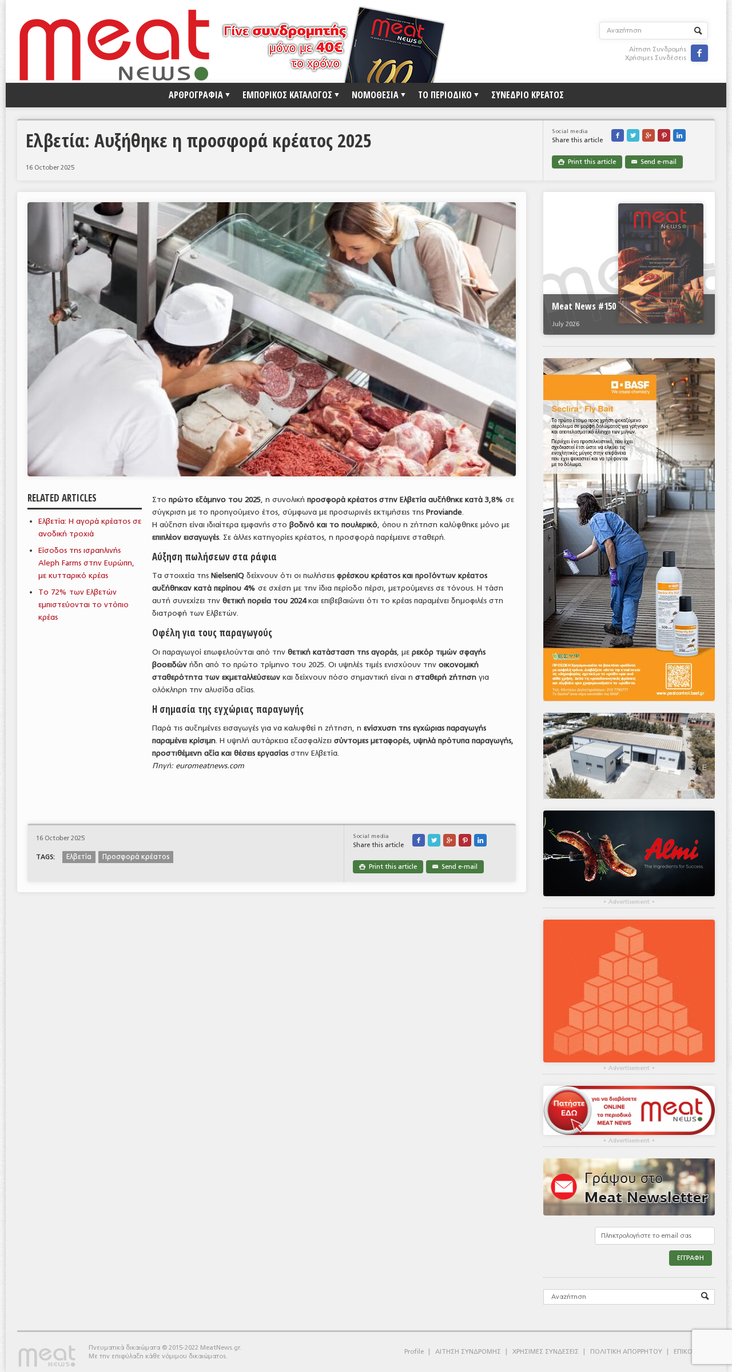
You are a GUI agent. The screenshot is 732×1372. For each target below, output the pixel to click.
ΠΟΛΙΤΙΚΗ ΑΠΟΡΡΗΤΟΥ (626, 1351)
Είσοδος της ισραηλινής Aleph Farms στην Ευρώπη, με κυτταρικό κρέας (86, 563)
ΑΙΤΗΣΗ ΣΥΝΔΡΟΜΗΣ (468, 1351)
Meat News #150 (584, 306)
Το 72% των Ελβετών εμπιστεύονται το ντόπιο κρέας (83, 604)
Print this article (587, 162)
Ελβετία (79, 857)
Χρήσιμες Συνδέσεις (655, 58)
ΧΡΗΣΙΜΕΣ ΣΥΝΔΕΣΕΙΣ (545, 1351)
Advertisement (629, 901)
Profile (414, 1351)
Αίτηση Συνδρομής (657, 49)
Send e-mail (654, 162)
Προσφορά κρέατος (135, 857)
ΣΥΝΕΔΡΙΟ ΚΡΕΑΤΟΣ (527, 95)
